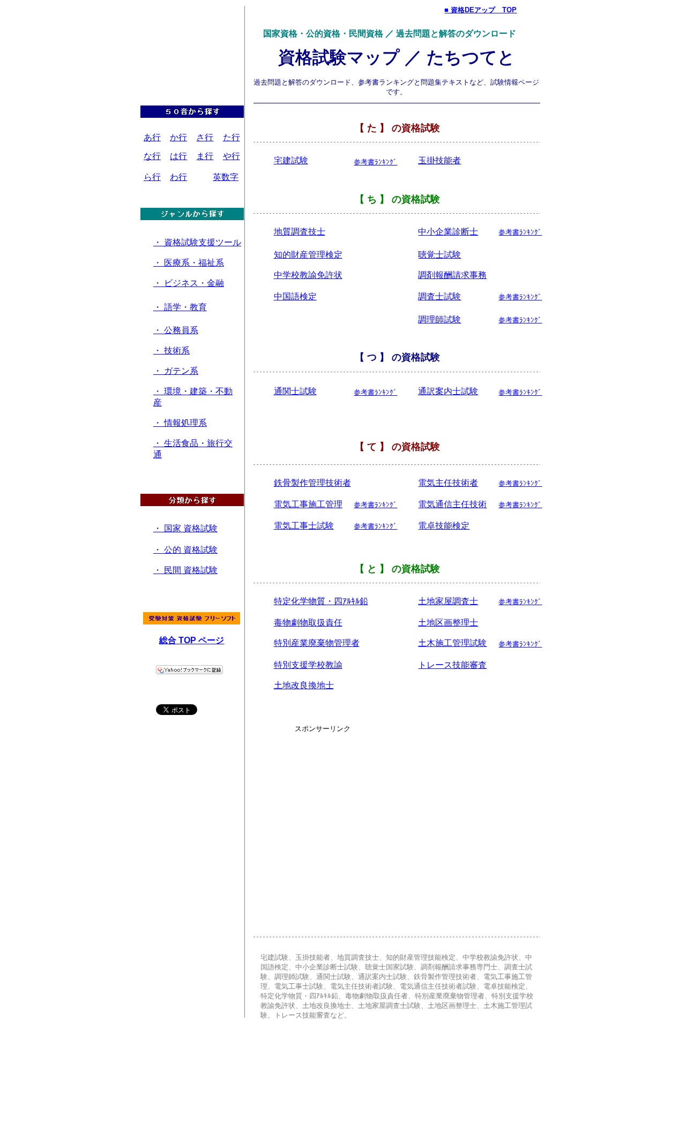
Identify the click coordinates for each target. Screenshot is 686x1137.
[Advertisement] (193, 36)
